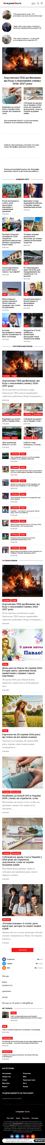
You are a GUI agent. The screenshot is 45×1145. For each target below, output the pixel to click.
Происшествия (29, 1080)
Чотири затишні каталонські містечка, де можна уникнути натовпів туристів (33, 238)
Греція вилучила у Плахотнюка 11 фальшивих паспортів (32, 302)
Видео (4, 1086)
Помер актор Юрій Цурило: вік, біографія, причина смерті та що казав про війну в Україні (21, 171)
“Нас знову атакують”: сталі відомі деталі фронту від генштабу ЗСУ (26, 39)
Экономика (7, 1038)
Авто (25, 1083)
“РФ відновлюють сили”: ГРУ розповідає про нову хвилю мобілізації (27, 15)
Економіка (16, 414)
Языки (25, 1086)
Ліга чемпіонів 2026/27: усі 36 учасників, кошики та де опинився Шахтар (21, 122)
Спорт (14, 438)
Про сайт (10, 1118)
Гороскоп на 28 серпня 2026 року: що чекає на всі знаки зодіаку (21, 735)
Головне (6, 376)
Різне (5, 664)
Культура (6, 919)
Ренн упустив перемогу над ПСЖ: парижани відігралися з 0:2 (22, 539)
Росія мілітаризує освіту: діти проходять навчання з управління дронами (10, 206)
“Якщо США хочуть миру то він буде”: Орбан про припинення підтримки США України (27, 28)
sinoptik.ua (27, 1003)
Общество (7, 1051)
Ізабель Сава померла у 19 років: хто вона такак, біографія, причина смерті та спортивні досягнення (21, 147)
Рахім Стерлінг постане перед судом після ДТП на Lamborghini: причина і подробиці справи (26, 472)
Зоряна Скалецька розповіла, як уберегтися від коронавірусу (20, 1056)
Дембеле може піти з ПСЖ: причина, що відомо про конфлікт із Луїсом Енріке (25, 485)
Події (14, 376)
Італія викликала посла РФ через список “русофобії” (11, 270)
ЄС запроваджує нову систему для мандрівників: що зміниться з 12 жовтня (32, 272)
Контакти (25, 1118)
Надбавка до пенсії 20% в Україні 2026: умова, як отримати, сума (11, 110)
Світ (4, 196)
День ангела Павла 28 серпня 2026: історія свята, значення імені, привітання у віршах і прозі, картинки (22, 672)
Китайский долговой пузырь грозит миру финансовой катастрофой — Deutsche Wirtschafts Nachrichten (22, 1042)
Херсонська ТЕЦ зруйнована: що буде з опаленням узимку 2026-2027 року (22, 80)
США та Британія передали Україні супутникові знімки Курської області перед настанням (26, 1017)
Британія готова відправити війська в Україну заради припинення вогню (33, 204)
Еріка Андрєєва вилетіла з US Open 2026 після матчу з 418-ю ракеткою (25, 525)
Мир (4, 1026)
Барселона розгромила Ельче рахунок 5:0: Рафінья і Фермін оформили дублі (26, 552)
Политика (27, 1073)
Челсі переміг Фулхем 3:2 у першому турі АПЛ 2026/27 (25, 498)
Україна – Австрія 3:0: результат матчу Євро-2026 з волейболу (24, 512)
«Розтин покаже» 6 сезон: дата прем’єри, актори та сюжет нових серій (21, 926)
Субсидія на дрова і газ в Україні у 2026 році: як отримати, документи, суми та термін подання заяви (33, 108)
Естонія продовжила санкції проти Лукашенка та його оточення (11, 333)
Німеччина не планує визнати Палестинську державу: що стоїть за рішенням (11, 303)
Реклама (35, 1118)
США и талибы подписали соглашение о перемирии (21, 1030)
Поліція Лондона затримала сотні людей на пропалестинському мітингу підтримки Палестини (11, 239)
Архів (18, 1118)
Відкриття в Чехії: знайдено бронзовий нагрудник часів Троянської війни (32, 334)
